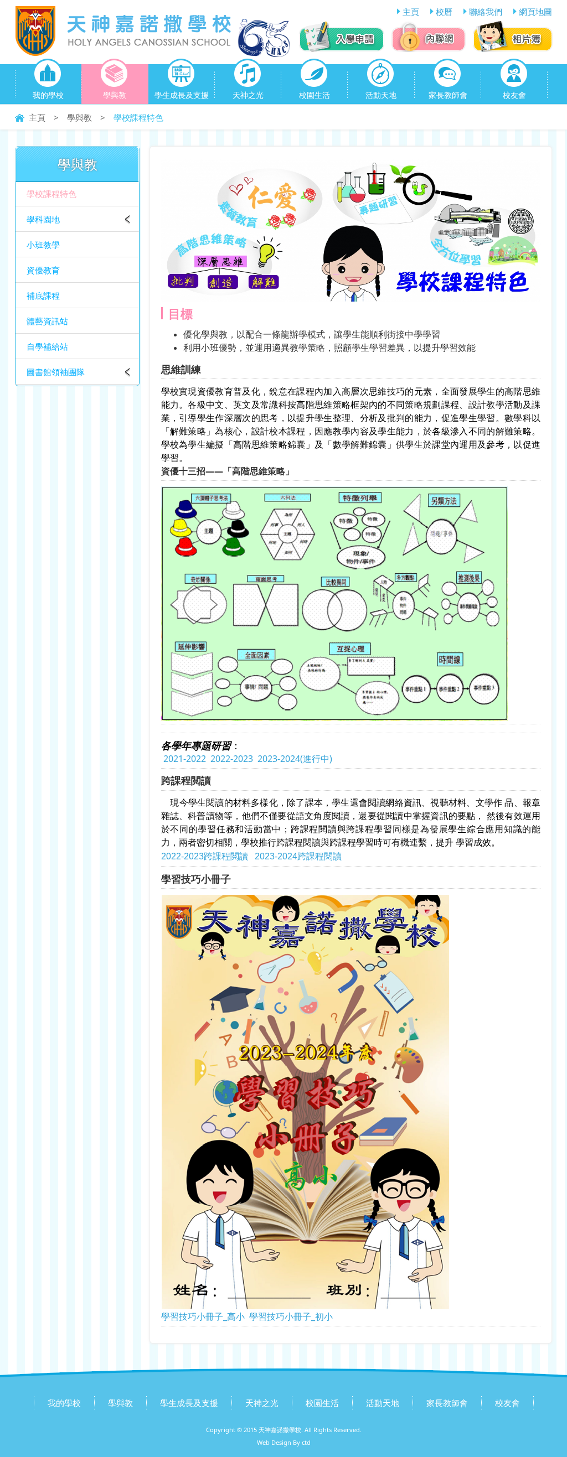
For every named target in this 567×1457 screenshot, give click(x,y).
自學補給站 (47, 346)
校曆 (444, 11)
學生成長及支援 (181, 95)
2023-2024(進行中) (294, 759)
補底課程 (43, 295)
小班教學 (43, 244)
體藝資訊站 (47, 320)
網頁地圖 (535, 11)
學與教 (114, 95)
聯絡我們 (485, 11)
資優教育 (43, 270)
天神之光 (248, 95)
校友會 (514, 95)
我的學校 (48, 95)
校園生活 (314, 95)
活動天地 (380, 95)
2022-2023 (231, 759)
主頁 (411, 11)
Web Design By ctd (284, 1442)
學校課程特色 (51, 193)
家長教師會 (448, 95)
